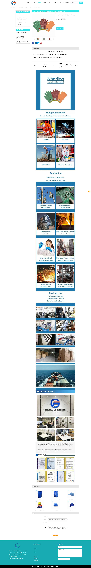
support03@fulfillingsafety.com (24, 38)
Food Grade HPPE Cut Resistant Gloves (58, 11)
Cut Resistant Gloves (47, 11)
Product (37, 11)
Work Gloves (41, 11)
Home (34, 11)
